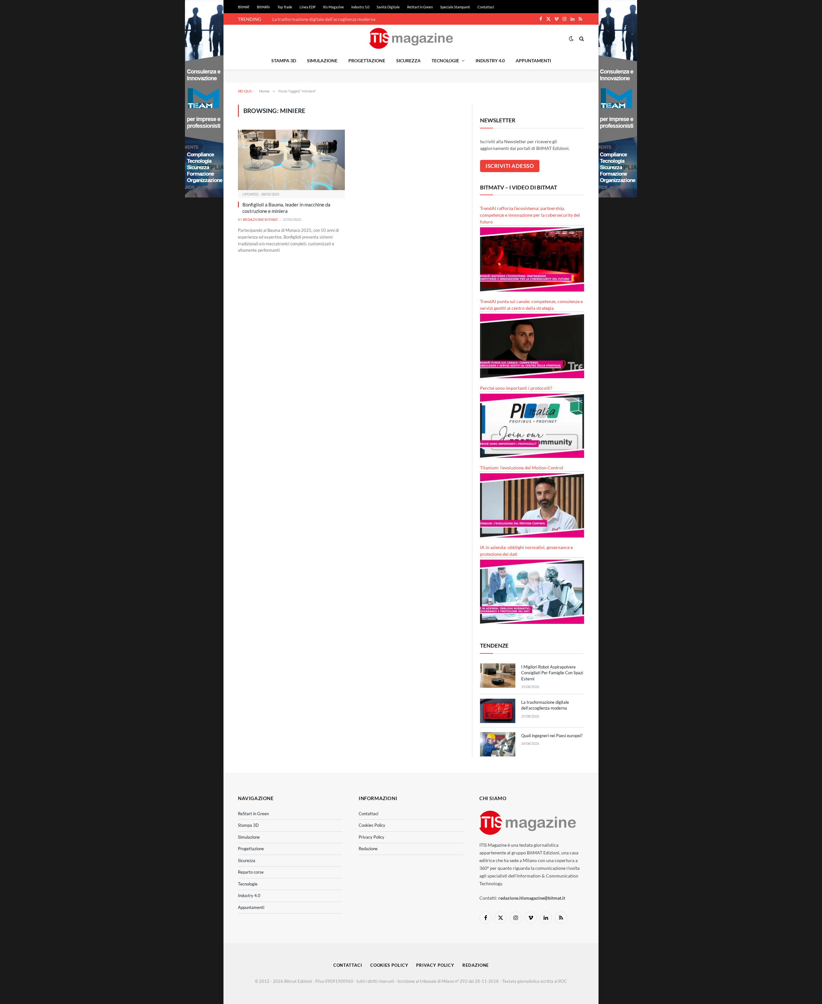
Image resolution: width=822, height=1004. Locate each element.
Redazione (368, 848)
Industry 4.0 (490, 60)
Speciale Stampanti (455, 7)
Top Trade (284, 7)
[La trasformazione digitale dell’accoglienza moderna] (497, 711)
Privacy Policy (371, 837)
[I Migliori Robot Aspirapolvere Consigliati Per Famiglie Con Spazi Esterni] (497, 675)
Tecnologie (445, 60)
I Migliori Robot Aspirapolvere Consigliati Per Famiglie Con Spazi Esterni (552, 672)
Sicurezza (408, 60)
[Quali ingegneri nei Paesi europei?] (497, 744)
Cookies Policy (372, 825)
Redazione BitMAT (260, 219)
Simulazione (322, 60)
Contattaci (485, 7)
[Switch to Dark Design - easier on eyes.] (571, 38)
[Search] (581, 38)
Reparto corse (251, 872)
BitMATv (263, 7)
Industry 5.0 (360, 7)
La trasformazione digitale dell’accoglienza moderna (323, 19)
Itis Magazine (333, 7)
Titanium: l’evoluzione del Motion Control (521, 467)
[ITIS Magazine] (411, 38)
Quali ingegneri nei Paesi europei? (551, 735)
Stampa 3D (283, 60)
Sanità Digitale (388, 7)
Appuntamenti (533, 60)
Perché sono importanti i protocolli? (516, 388)
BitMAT (243, 7)
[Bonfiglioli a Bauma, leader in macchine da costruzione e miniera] (291, 160)
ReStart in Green (420, 7)
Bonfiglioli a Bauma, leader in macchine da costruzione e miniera (286, 208)
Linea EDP (308, 7)
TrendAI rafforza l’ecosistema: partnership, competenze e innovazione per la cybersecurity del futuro (530, 214)
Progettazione (366, 60)
